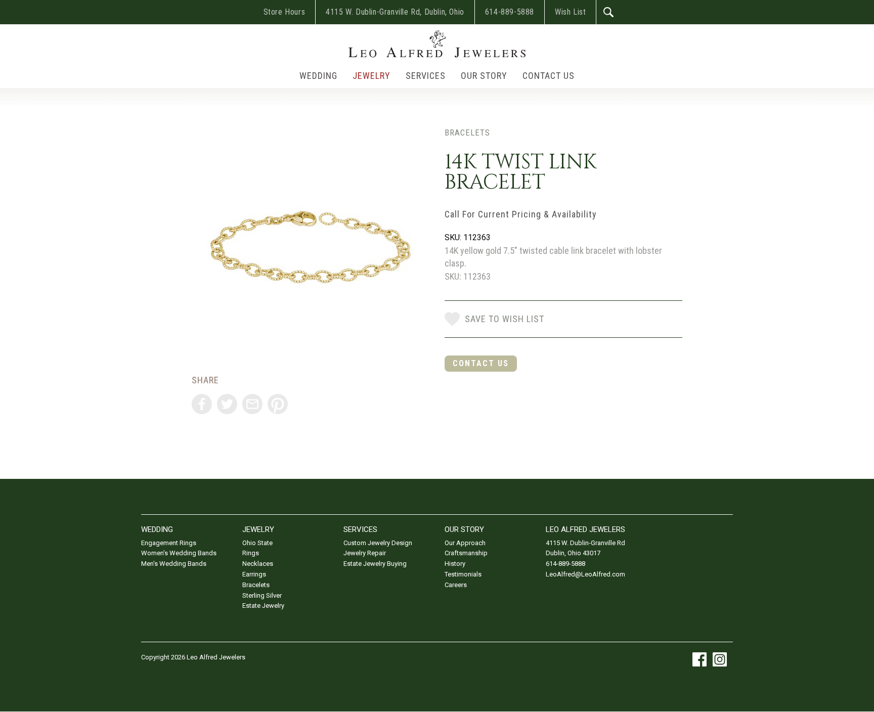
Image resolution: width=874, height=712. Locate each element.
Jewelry (371, 75)
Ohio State (257, 543)
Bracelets (467, 132)
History (455, 563)
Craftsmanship (466, 553)
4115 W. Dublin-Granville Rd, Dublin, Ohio (395, 12)
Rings (250, 553)
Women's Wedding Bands (178, 553)
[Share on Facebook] (202, 404)
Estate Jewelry (263, 605)
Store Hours (284, 12)
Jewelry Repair (364, 553)
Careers (456, 585)
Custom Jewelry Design (377, 543)
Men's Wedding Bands (173, 563)
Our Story (484, 75)
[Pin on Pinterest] (278, 404)
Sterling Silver (262, 595)
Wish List (570, 12)
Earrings (254, 574)
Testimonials (463, 574)
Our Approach (465, 543)
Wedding (318, 75)
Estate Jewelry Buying (375, 563)
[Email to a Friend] (252, 404)
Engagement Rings (168, 543)
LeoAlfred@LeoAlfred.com (585, 574)
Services (426, 75)
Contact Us (548, 75)
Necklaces (257, 563)
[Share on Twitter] (227, 404)
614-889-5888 (509, 12)
